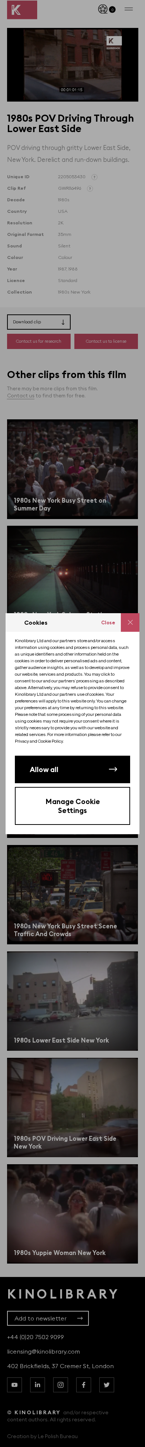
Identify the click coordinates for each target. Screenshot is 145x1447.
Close (108, 622)
